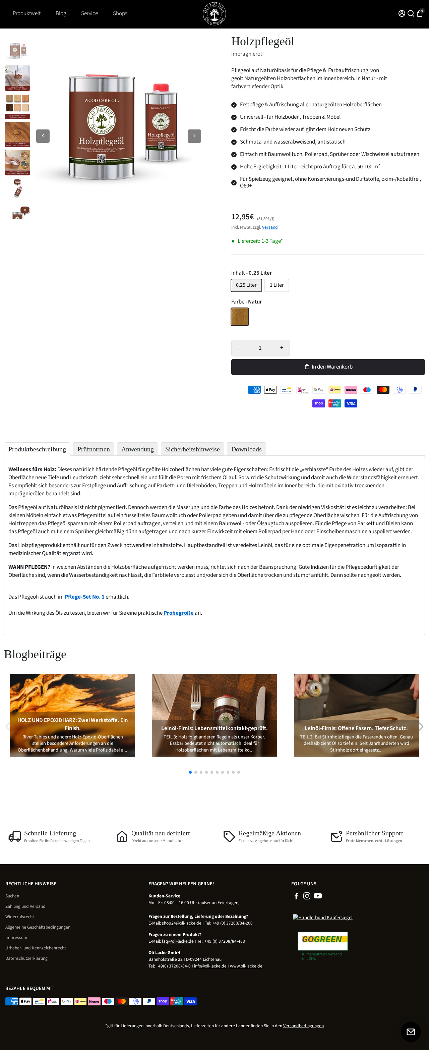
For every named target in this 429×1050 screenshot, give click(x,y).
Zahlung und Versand (25, 906)
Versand (270, 227)
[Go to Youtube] (318, 897)
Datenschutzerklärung (26, 958)
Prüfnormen (93, 449)
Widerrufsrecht (19, 917)
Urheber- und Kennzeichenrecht (35, 948)
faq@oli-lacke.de (178, 941)
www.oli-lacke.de (246, 966)
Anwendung (137, 449)
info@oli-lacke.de (210, 966)
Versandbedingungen (303, 1026)
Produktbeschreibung (37, 449)
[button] (190, 772)
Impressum (16, 937)
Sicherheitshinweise (192, 449)
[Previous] (43, 136)
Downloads (246, 449)
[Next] (194, 136)
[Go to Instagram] (307, 897)
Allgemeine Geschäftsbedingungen (37, 927)
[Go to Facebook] (296, 897)
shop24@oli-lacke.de (181, 923)
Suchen (12, 896)
